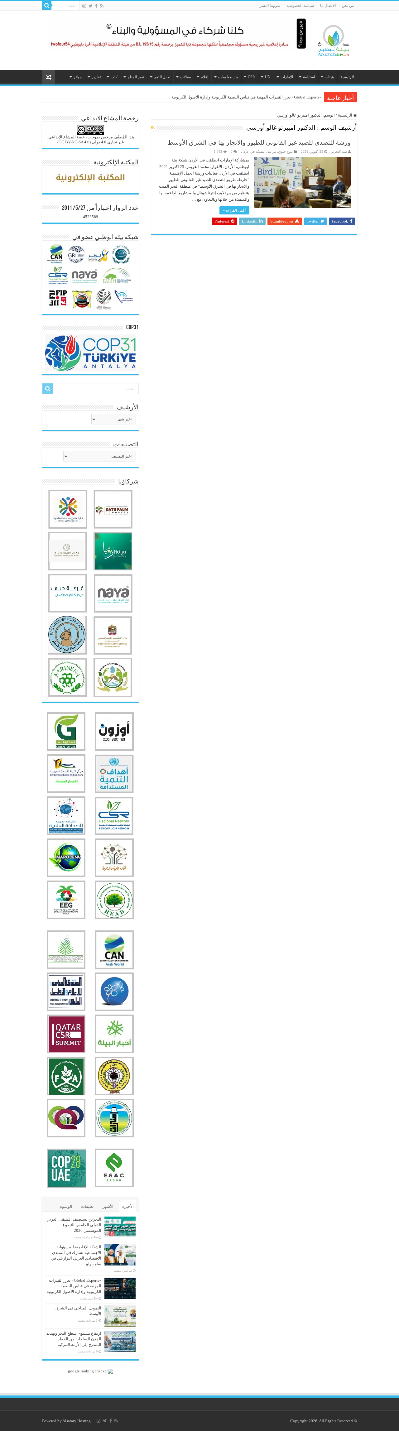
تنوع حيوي (285, 151)
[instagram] (84, 6)
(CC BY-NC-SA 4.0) (74, 142)
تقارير (96, 77)
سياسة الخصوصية (300, 5)
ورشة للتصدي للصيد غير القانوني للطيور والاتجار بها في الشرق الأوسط (259, 142)
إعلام (204, 77)
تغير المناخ (135, 77)
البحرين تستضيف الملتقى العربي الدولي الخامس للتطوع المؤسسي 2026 (73, 1225)
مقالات (185, 77)
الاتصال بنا (328, 5)
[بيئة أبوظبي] (333, 38)
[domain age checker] (90, 1370)
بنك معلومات (228, 77)
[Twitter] (90, 6)
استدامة (309, 77)
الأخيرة (128, 1206)
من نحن (348, 5)
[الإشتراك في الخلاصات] (153, 128)
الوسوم (66, 1206)
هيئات (329, 77)
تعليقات (87, 1206)
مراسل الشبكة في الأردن (258, 151)
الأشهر (108, 1206)
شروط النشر (270, 5)
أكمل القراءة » (234, 210)
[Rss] (101, 6)
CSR (251, 77)
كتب (114, 77)
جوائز (78, 77)
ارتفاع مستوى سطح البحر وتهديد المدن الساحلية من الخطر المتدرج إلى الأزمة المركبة (73, 1339)
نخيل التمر (162, 77)
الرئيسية (347, 77)
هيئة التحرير (339, 151)
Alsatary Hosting (76, 1421)
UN (268, 77)
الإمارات (287, 77)
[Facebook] (96, 6)
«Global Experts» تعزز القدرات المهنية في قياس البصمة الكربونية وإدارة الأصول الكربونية (246, 97)
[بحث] (46, 5)
